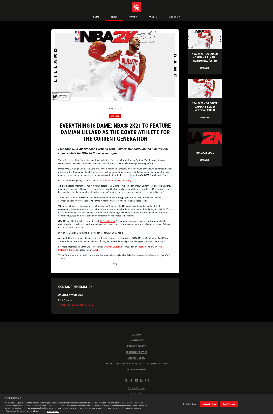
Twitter (161, 247)
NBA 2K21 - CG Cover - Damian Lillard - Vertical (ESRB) (205, 107)
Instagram (63, 250)
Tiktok (72, 250)
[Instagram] (147, 380)
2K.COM (136, 334)
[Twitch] (141, 380)
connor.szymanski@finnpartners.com (75, 305)
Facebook (142, 247)
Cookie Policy (52, 411)
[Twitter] (126, 380)
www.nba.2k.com (111, 247)
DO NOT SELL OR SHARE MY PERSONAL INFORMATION (136, 363)
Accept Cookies (209, 404)
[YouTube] (136, 380)
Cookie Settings (136, 388)
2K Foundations (107, 221)
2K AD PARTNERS (136, 369)
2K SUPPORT (136, 340)
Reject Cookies (229, 404)
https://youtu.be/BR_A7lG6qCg (116, 180)
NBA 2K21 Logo (205, 152)
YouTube (95, 250)
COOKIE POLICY (136, 358)
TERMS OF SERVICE (136, 352)
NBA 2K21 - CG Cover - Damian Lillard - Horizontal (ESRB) (205, 57)
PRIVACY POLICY (136, 346)
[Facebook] (131, 380)
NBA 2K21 (115, 116)
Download (204, 68)
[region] (136, 404)
